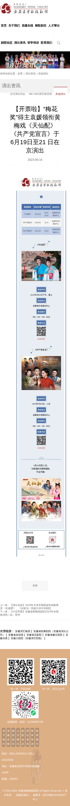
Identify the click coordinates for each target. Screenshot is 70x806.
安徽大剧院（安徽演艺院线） (27, 638)
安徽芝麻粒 (22, 795)
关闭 (35, 585)
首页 (20, 73)
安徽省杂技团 (15, 634)
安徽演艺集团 (22, 631)
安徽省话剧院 (34, 634)
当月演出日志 (17, 93)
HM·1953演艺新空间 (40, 93)
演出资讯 (30, 73)
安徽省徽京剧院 (53, 634)
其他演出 (60, 93)
